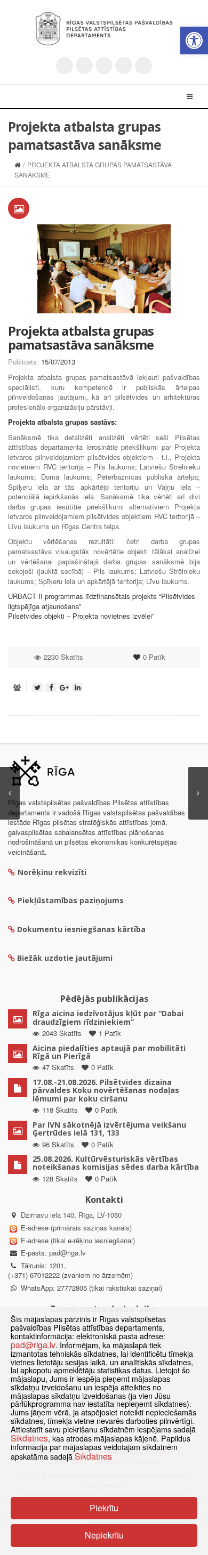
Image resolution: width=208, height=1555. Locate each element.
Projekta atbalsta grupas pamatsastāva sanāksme (81, 337)
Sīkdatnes (29, 1438)
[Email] (143, 65)
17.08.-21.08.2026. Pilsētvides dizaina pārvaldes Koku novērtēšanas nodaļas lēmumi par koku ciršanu (106, 1090)
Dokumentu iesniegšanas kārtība (81, 929)
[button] (194, 40)
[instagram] (123, 65)
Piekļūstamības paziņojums (71, 900)
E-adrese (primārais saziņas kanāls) (76, 1227)
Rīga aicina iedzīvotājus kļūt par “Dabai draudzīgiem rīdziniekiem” (108, 1017)
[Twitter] (64, 65)
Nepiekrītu (104, 1535)
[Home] (17, 164)
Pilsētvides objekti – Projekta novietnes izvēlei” (81, 616)
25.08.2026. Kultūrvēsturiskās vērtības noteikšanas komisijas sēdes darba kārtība (116, 1163)
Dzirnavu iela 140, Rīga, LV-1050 (71, 1215)
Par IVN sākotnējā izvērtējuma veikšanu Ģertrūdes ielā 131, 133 (109, 1129)
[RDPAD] (104, 29)
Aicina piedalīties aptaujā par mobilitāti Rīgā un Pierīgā (109, 1052)
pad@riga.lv (67, 1253)
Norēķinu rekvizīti (52, 872)
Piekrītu (104, 1508)
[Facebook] (84, 65)
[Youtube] (104, 65)
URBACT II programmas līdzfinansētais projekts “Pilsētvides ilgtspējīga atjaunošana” (101, 601)
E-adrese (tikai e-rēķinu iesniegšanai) (77, 1240)
